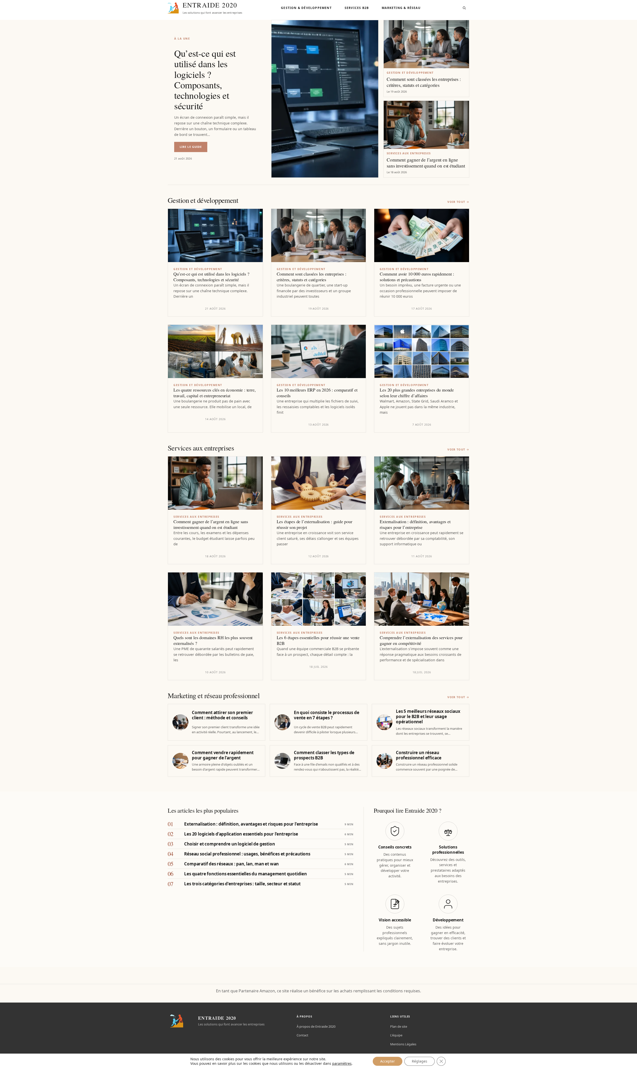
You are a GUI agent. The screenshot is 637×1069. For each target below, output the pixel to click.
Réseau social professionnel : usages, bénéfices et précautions (247, 854)
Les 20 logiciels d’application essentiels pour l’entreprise (241, 834)
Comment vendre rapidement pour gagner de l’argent (223, 755)
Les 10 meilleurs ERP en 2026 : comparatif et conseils (317, 392)
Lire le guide (193, 148)
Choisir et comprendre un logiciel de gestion (229, 844)
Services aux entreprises (409, 153)
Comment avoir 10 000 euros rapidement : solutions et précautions (417, 276)
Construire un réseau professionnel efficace (418, 755)
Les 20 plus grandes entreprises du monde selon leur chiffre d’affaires (417, 392)
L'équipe (396, 1035)
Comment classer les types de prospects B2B (324, 755)
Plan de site (398, 1026)
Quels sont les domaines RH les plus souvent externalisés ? (213, 640)
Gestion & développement (306, 8)
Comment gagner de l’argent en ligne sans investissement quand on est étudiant (426, 163)
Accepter (387, 1061)
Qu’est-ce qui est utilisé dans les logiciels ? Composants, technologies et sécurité (205, 79)
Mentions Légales (403, 1044)
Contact (302, 1035)
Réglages (419, 1061)
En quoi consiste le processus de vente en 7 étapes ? (326, 715)
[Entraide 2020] (173, 8)
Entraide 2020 (210, 5)
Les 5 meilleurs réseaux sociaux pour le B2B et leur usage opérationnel (428, 716)
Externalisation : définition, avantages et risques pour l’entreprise (415, 524)
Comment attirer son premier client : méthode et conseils (222, 715)
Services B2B (357, 8)
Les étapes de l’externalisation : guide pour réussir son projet (314, 524)
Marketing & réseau (401, 8)
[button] (464, 7)
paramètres (342, 1063)
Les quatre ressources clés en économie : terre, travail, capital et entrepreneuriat (214, 392)
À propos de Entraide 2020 (316, 1026)
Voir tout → (458, 202)
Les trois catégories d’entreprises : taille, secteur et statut (242, 884)
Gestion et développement (410, 72)
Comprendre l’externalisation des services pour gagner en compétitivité (421, 640)
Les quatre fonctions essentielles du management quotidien (245, 874)
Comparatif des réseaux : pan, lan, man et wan (231, 864)
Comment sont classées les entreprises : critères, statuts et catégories (424, 82)
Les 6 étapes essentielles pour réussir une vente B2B (318, 640)
